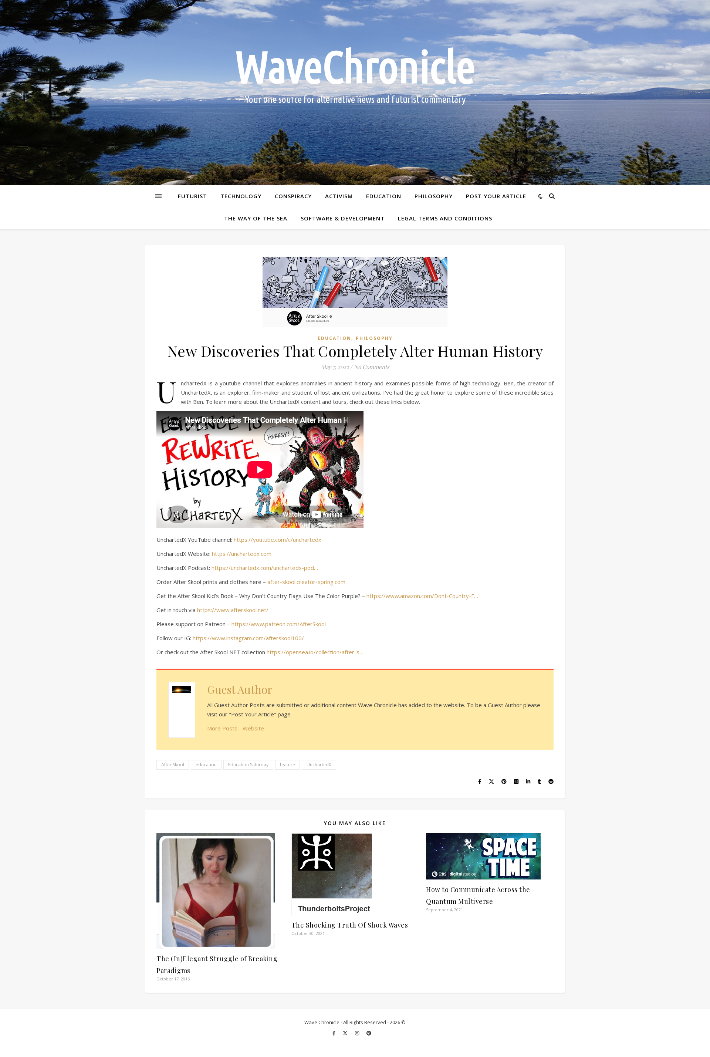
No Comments (371, 367)
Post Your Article (496, 196)
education (206, 764)
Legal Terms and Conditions (445, 218)
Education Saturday (248, 764)
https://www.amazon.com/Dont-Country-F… (422, 596)
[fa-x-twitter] (346, 1033)
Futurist (192, 196)
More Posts (222, 728)
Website (253, 728)
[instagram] (357, 1033)
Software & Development (343, 218)
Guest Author (240, 689)
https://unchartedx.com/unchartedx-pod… (265, 567)
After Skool (172, 764)
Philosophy (434, 196)
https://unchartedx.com (241, 553)
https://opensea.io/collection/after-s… (315, 652)
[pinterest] (368, 1033)
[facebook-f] (334, 1033)
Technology (240, 196)
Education (383, 196)
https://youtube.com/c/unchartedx (277, 539)
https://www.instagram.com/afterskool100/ (248, 638)
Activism (339, 196)
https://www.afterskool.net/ (232, 610)
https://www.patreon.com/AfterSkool (278, 624)
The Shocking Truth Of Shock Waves (349, 925)
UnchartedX (319, 764)
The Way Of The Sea (255, 218)
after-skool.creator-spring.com (306, 581)
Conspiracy (293, 196)
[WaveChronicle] (355, 92)
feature (287, 764)
